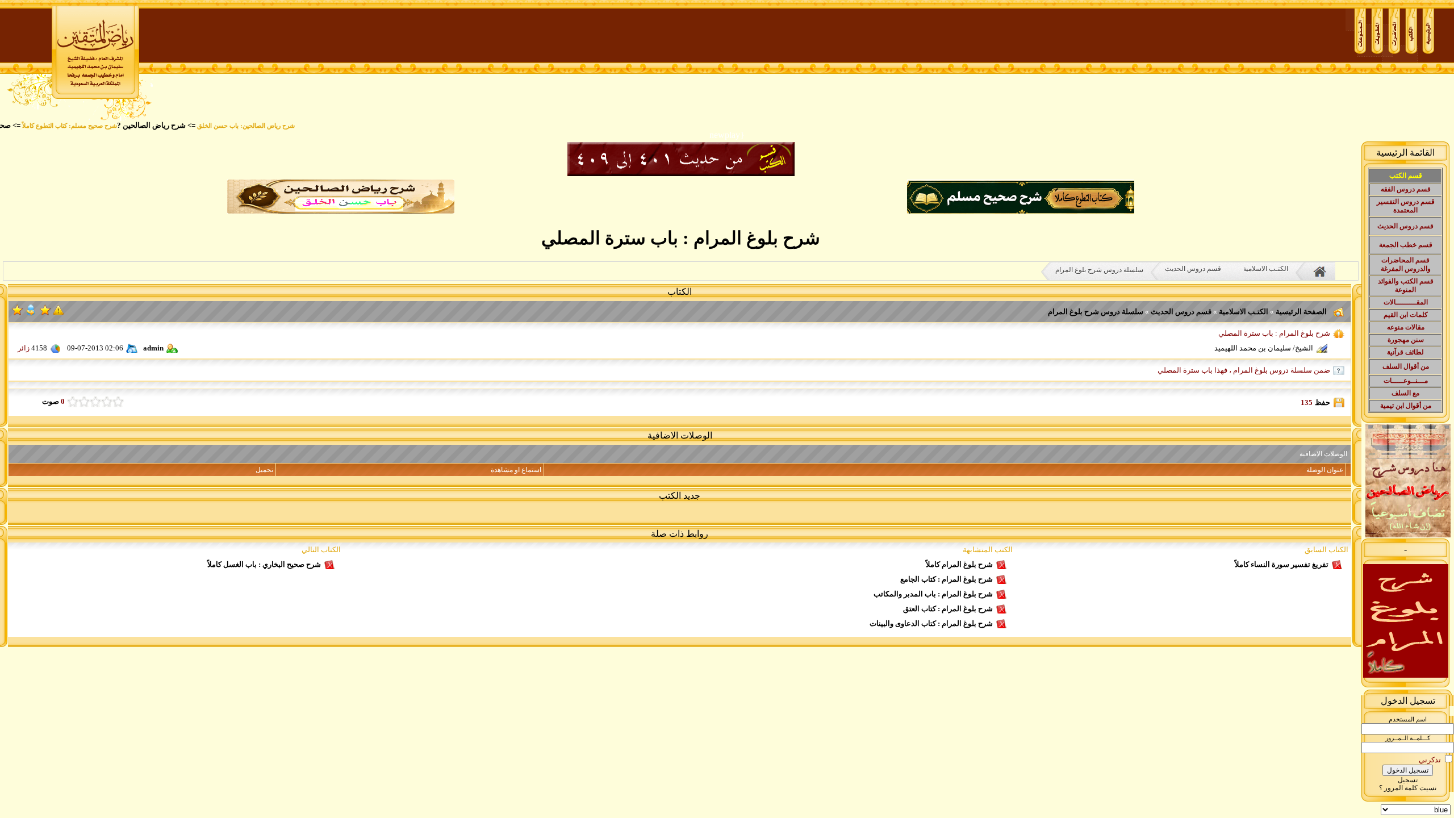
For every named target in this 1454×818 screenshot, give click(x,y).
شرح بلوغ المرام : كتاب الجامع (946, 579)
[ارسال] (30, 314)
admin (153, 348)
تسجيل (1408, 780)
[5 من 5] (72, 401)
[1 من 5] (118, 401)
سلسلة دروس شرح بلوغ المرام (1099, 270)
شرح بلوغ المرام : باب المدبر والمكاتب (933, 594)
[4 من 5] (84, 401)
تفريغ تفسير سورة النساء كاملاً (1281, 564)
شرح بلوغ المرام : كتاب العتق (948, 608)
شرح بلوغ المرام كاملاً (959, 564)
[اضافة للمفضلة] (45, 314)
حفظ (1322, 402)
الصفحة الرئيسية (1300, 311)
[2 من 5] (106, 401)
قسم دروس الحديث (1193, 269)
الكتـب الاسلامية (1265, 269)
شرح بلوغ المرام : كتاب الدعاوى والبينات (931, 623)
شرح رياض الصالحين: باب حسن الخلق (267, 126)
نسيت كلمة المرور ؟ (1407, 788)
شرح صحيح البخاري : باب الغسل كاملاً (264, 564)
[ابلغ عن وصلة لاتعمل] (58, 313)
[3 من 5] (95, 401)
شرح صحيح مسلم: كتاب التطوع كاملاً (90, 126)
